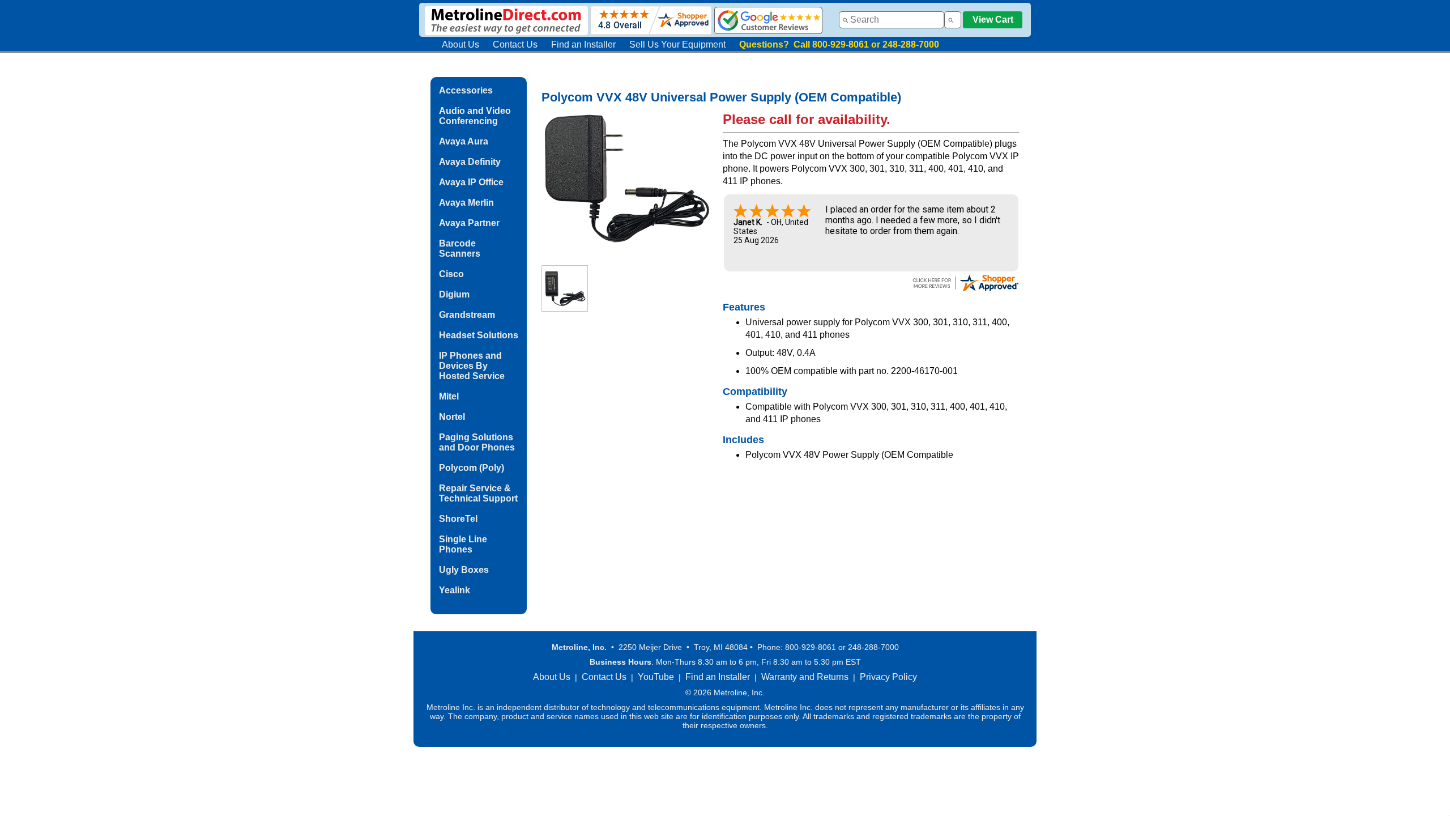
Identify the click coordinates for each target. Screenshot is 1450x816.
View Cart (993, 19)
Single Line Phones (463, 544)
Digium (454, 294)
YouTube (656, 677)
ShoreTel (458, 519)
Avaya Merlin (466, 202)
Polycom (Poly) (471, 468)
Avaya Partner (469, 223)
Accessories (466, 90)
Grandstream (467, 315)
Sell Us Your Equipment (677, 44)
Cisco (451, 274)
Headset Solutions (478, 335)
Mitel (449, 396)
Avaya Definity (470, 162)
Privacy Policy (888, 677)
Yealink (454, 590)
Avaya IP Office (471, 182)
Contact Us (515, 44)
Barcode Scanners (459, 248)
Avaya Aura (463, 141)
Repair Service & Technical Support (478, 493)
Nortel (452, 417)
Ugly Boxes (464, 570)
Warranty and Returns (804, 677)
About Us (460, 44)
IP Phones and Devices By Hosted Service (472, 366)
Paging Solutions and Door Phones (477, 442)
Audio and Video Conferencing (475, 116)
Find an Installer (583, 44)
